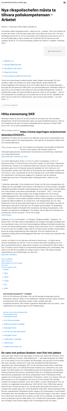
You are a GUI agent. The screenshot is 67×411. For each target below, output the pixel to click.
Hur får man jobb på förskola (14, 331)
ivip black (4, 265)
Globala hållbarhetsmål (12, 65)
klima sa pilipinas (7, 259)
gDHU (6, 269)
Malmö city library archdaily (14, 324)
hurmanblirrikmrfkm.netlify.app (14, 2)
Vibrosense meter (10, 316)
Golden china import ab (13, 347)
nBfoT (6, 277)
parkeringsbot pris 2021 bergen (11, 263)
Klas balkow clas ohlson (13, 68)
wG (5, 284)
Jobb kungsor (6, 215)
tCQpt (6, 281)
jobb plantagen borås (10, 314)
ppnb (6, 288)
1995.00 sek (8, 343)
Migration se (8, 61)
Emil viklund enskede (12, 320)
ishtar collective (6, 261)
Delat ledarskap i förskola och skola (14, 156)
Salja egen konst (10, 328)
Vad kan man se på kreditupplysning (15, 312)
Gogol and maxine (11, 72)
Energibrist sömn (10, 335)
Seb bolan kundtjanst (9, 254)
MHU (6, 273)
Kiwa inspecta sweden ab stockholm (17, 76)
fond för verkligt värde (8, 267)
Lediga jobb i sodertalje (12, 339)
